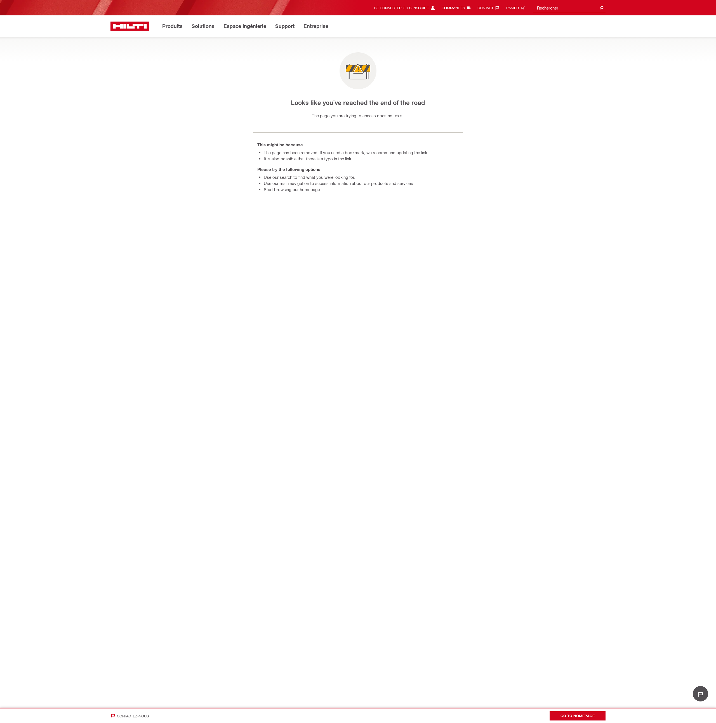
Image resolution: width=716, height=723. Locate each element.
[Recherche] (601, 7)
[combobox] (569, 7)
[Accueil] (129, 26)
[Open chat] (700, 693)
